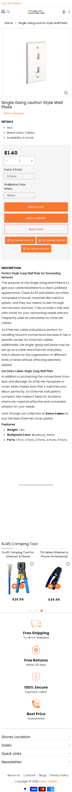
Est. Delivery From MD (53, 240)
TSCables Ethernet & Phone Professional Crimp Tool (54, 554)
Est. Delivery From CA (22, 240)
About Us (13, 775)
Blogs (43, 775)
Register (14, 3)
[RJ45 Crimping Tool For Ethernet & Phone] (18, 578)
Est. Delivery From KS (38, 248)
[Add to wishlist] (32, 564)
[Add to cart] (14, 586)
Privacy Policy (59, 775)
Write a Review (13, 113)
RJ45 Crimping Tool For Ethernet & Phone (18, 554)
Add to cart (36, 207)
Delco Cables (48, 781)
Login (4, 3)
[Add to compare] (22, 586)
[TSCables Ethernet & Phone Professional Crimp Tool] (54, 578)
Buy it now (36, 229)
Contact (29, 775)
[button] (3, 12)
